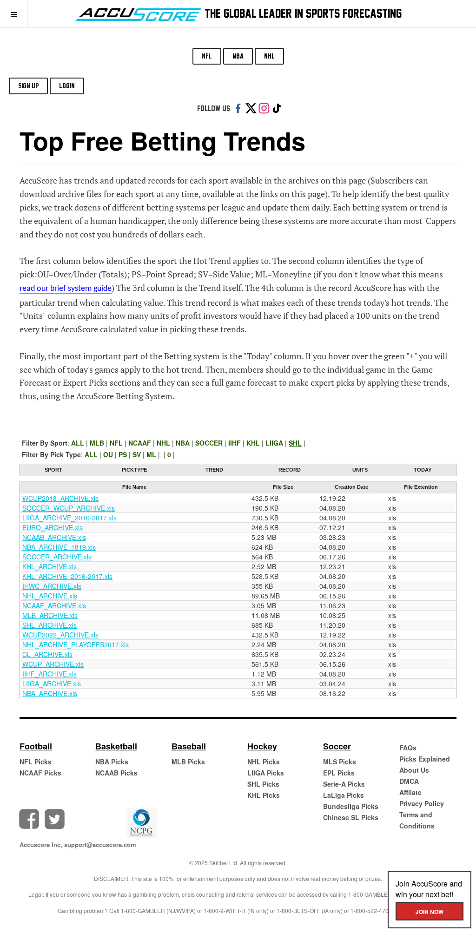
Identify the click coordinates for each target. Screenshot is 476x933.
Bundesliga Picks (350, 806)
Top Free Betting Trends (162, 140)
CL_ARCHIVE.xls (47, 654)
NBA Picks (111, 761)
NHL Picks (263, 761)
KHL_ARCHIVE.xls (49, 566)
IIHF (234, 442)
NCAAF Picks (40, 772)
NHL (269, 56)
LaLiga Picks (343, 795)
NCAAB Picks (116, 772)
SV (136, 454)
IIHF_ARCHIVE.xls (49, 673)
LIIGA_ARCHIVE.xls (51, 683)
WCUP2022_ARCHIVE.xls (60, 634)
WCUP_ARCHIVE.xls (53, 664)
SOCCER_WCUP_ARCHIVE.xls (68, 507)
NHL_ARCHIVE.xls (49, 595)
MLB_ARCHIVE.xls (50, 615)
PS (123, 454)
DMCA (409, 781)
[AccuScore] (138, 12)
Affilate (410, 792)
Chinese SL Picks (350, 817)
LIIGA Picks (265, 772)
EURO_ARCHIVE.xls (52, 527)
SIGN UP (28, 86)
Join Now (429, 911)
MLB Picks (188, 761)
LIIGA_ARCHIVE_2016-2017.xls (69, 517)
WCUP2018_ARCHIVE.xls (60, 498)
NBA (238, 56)
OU (108, 454)
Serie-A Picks (344, 783)
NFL (207, 56)
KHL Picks (263, 795)
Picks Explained (424, 758)
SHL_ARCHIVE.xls (49, 625)
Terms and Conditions (417, 820)
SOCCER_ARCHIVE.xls (57, 556)
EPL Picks (339, 772)
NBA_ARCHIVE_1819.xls (59, 547)
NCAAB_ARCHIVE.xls (54, 537)
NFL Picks (36, 761)
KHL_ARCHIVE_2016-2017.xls (67, 576)
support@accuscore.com (100, 844)
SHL (295, 442)
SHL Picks (263, 783)
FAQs (407, 747)
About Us (414, 770)
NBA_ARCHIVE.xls (49, 693)
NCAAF (139, 442)
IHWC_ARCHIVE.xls (51, 586)
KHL (253, 442)
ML (151, 454)
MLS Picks (339, 761)
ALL (77, 442)
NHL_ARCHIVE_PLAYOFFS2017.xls (75, 644)
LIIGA (274, 442)
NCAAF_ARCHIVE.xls (54, 605)
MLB (97, 442)
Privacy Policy (421, 803)
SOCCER (209, 442)
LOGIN (67, 86)
